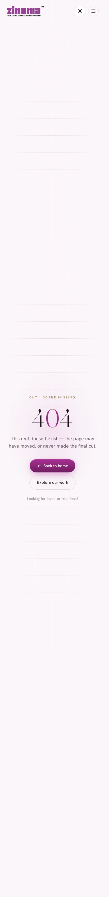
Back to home (55, 465)
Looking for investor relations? (52, 498)
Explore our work (52, 482)
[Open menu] (93, 11)
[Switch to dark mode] (80, 11)
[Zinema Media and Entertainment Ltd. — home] (25, 11)
